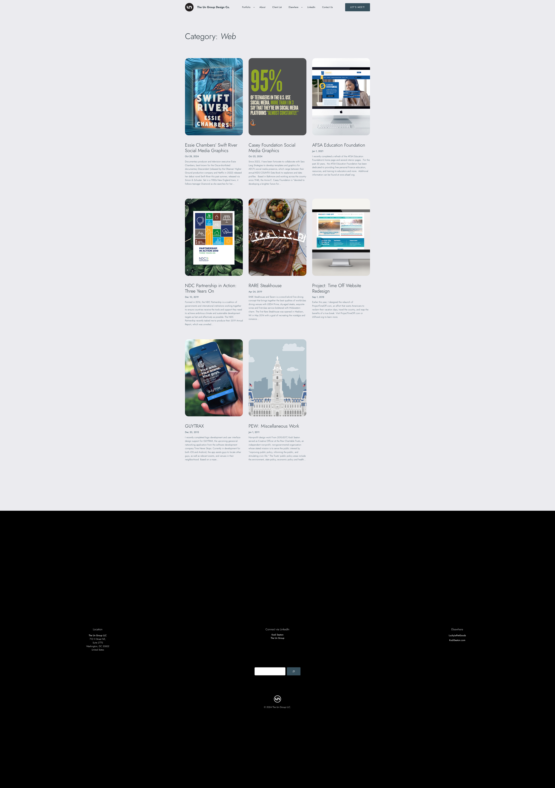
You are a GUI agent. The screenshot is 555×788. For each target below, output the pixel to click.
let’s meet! (357, 7)
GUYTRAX (194, 426)
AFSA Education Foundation (338, 145)
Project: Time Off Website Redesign (336, 288)
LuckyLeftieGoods (457, 635)
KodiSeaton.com (457, 640)
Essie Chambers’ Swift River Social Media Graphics (211, 147)
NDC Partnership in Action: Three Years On (211, 288)
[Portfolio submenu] (254, 7)
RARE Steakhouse (265, 285)
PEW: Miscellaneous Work (274, 426)
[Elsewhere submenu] (302, 7)
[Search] (293, 671)
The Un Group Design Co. (213, 7)
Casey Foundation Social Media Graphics (272, 147)
